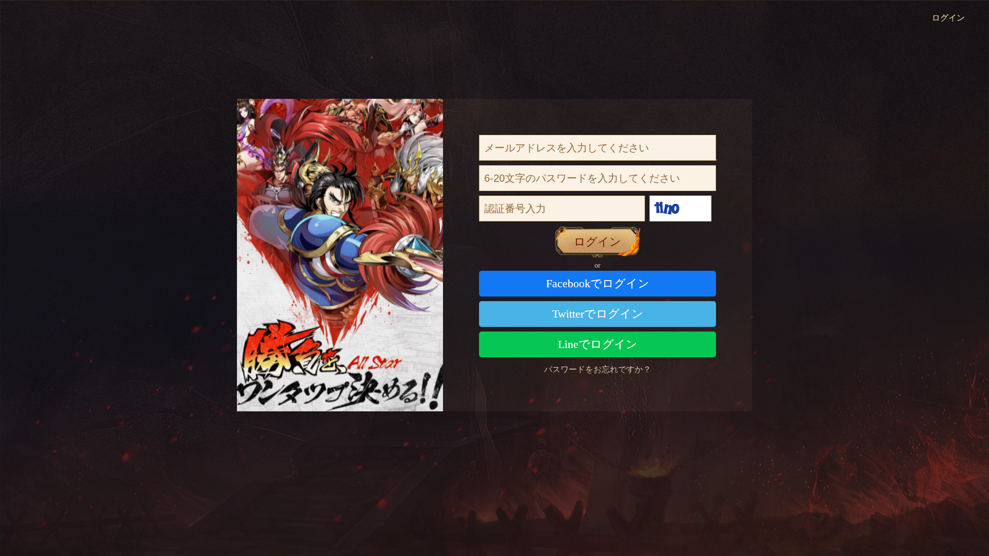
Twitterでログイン (597, 313)
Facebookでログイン (598, 283)
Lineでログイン (598, 344)
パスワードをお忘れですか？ (597, 369)
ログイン (948, 17)
